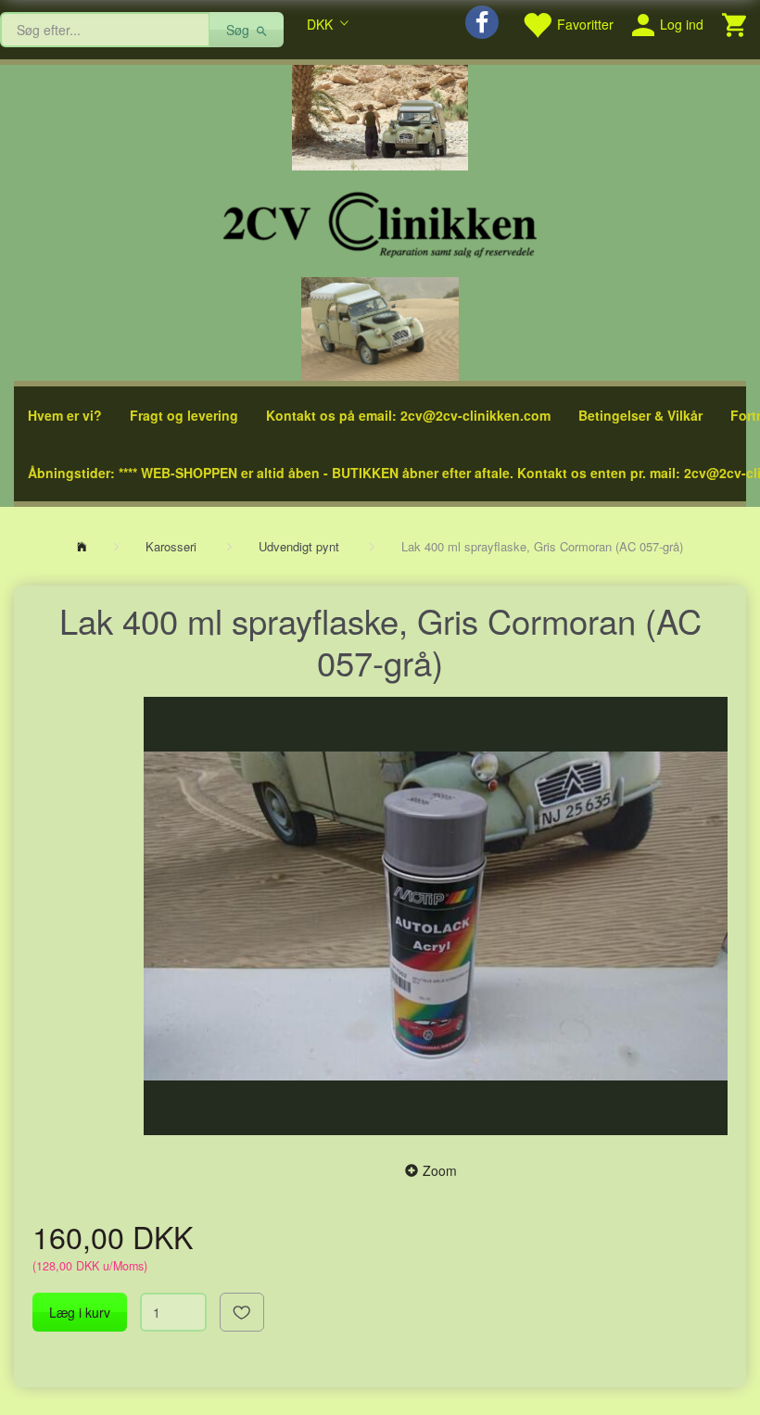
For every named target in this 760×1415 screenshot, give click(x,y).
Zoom (440, 1170)
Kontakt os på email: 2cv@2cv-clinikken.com (408, 415)
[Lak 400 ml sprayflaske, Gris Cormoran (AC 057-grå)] (436, 916)
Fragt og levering (184, 415)
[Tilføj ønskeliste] (242, 1312)
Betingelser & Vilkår (640, 415)
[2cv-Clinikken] (380, 221)
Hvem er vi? (65, 415)
